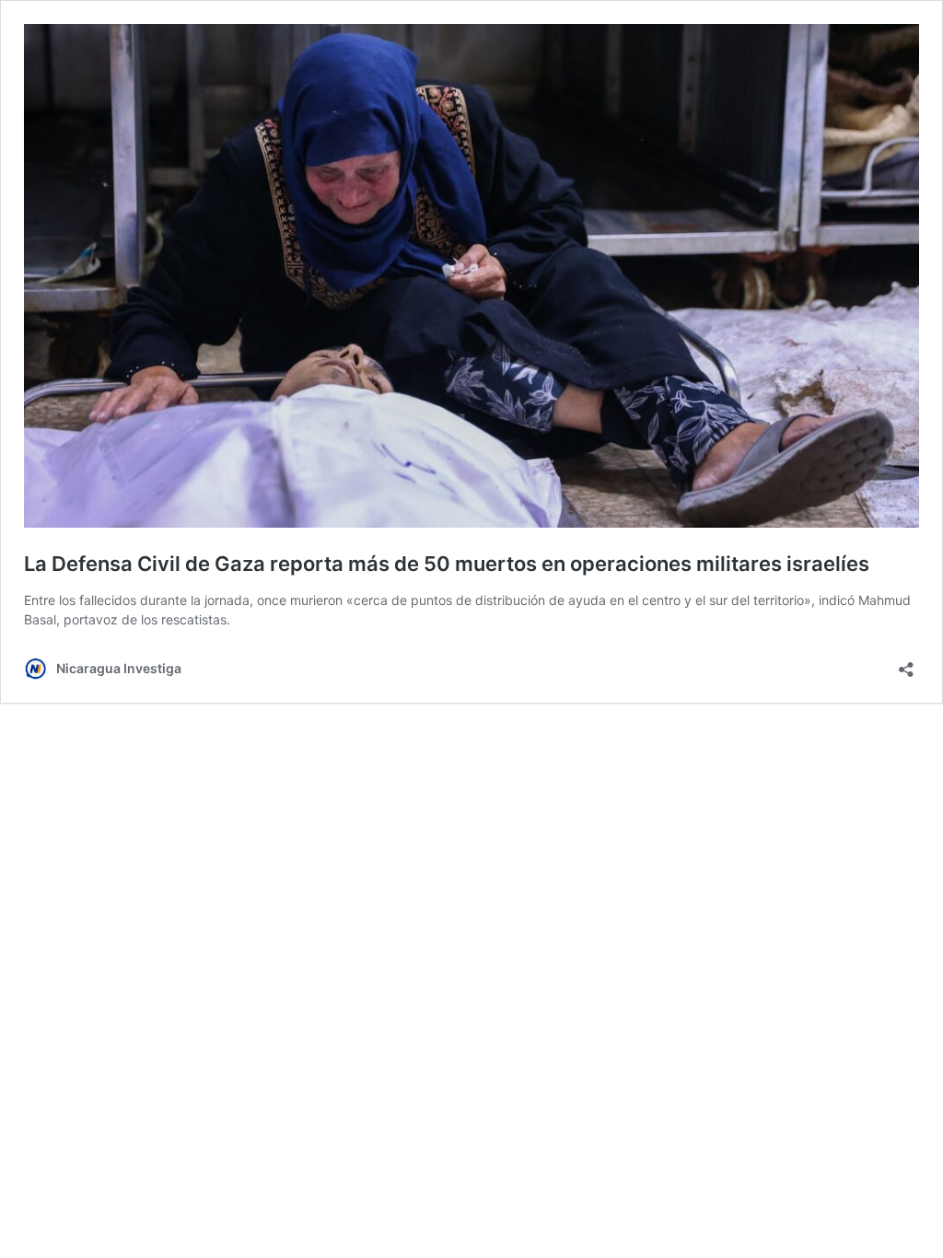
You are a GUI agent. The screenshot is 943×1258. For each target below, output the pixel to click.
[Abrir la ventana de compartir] (906, 663)
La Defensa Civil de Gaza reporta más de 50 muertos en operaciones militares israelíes (446, 564)
